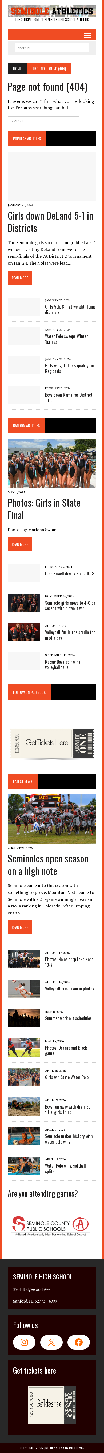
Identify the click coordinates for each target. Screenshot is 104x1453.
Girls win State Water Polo (67, 1077)
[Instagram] (24, 1342)
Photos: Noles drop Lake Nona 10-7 (69, 962)
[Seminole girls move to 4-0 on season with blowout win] (24, 608)
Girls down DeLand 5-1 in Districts (50, 221)
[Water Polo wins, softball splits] (24, 1171)
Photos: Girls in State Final (44, 508)
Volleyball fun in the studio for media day (70, 635)
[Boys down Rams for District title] (24, 400)
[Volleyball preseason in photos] (24, 994)
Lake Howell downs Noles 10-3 (69, 573)
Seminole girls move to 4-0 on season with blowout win (70, 606)
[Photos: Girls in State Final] (52, 485)
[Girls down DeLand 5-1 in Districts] (52, 198)
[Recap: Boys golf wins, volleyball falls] (24, 667)
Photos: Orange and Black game (66, 1051)
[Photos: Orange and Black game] (24, 1053)
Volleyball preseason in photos (69, 988)
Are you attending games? (43, 1193)
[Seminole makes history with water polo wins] (24, 1141)
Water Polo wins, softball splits (65, 1169)
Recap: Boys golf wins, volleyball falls (63, 665)
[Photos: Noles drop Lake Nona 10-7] (24, 965)
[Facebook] (78, 1342)
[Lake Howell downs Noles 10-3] (24, 579)
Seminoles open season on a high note (48, 864)
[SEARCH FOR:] (52, 47)
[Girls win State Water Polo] (24, 1082)
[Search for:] (43, 120)
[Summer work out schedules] (24, 1023)
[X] (51, 1342)
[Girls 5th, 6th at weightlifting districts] (24, 312)
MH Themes (76, 1448)
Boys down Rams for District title (69, 398)
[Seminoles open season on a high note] (52, 840)
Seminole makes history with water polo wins (69, 1139)
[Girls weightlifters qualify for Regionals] (24, 370)
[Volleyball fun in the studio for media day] (24, 637)
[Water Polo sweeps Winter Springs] (24, 341)
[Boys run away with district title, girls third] (24, 1112)
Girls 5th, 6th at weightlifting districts (70, 310)
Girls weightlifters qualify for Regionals (69, 368)
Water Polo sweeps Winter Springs (66, 339)
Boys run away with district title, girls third (67, 1110)
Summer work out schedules (68, 1018)
